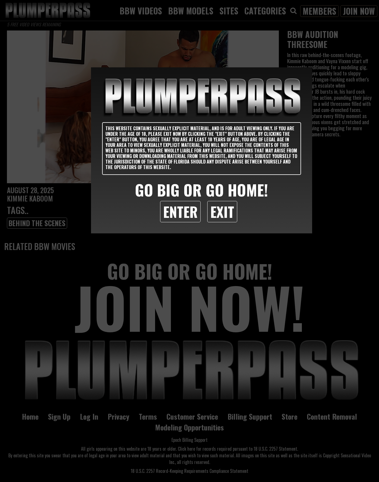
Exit (222, 211)
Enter (180, 211)
